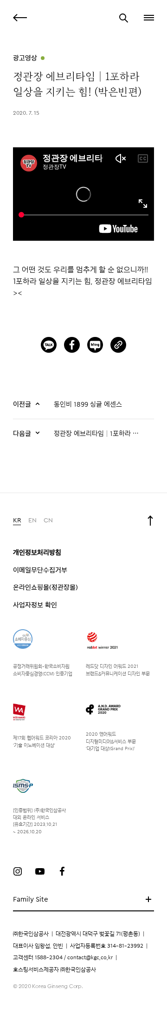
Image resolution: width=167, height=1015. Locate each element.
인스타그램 (18, 871)
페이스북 (62, 871)
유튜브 (40, 871)
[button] (148, 18)
